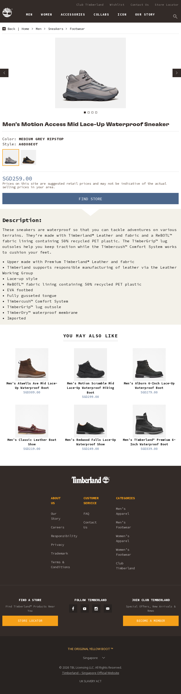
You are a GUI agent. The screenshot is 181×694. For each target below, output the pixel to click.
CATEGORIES (125, 498)
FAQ (86, 513)
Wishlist (117, 4)
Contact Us (140, 4)
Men (38, 29)
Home (25, 29)
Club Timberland (90, 4)
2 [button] (89, 112)
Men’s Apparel (122, 511)
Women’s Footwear (123, 552)
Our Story (55, 516)
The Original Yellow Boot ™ (90, 649)
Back (11, 29)
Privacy (57, 544)
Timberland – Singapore (7, 12)
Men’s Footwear (123, 524)
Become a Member (151, 621)
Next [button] (177, 73)
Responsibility (61, 536)
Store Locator (167, 4)
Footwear (77, 29)
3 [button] (92, 112)
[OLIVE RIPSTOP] (28, 157)
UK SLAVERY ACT (90, 681)
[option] (90, 73)
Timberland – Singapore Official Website (90, 673)
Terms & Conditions (60, 564)
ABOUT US (55, 500)
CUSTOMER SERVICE (91, 500)
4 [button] (96, 112)
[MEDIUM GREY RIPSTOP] (10, 157)
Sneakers (55, 29)
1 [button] (85, 112)
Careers (57, 527)
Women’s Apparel (122, 538)
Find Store (90, 198)
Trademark (59, 553)
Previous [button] (4, 73)
